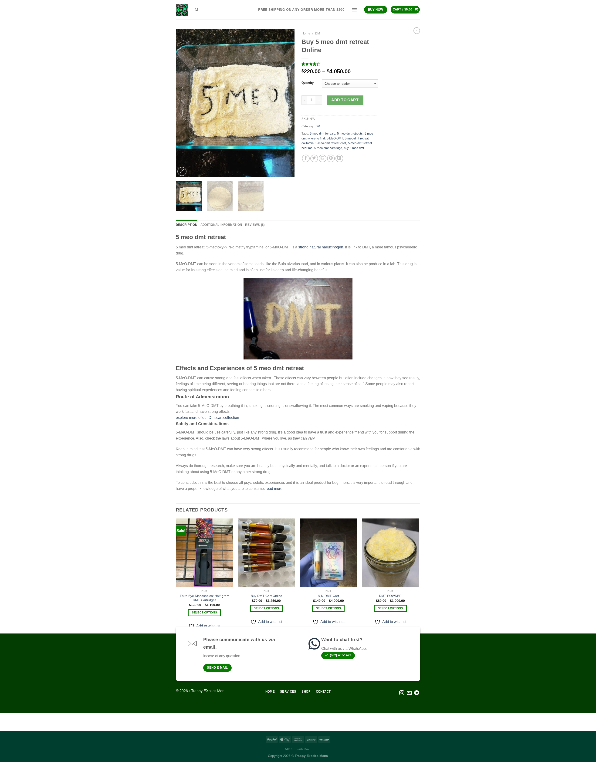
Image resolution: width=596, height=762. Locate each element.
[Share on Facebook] (306, 158)
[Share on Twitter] (314, 158)
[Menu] (354, 9)
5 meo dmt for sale (322, 133)
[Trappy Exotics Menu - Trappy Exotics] (182, 9)
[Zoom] (181, 171)
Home (305, 33)
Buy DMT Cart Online (266, 596)
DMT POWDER (390, 596)
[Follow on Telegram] (416, 693)
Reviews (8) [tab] (254, 225)
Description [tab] (186, 225)
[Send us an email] (409, 693)
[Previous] (184, 103)
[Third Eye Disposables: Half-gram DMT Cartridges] (204, 552)
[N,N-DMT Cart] (328, 552)
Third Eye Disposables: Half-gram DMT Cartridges (204, 598)
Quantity (307, 83)
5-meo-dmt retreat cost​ (330, 143)
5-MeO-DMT (335, 138)
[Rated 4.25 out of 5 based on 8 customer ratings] (339, 64)
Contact (304, 749)
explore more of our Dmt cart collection (208, 418)
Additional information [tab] (221, 225)
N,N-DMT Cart (328, 596)
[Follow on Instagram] (401, 693)
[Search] (196, 9)
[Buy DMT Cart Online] (266, 552)
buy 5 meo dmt (354, 148)
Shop (289, 749)
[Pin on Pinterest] (331, 158)
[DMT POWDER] (390, 552)
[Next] (286, 103)
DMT (318, 33)
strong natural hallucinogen (320, 247)
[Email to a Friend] (322, 158)
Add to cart (345, 100)
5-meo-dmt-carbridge (328, 148)
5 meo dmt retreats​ (350, 133)
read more (274, 489)
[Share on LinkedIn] (339, 158)
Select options (204, 612)
